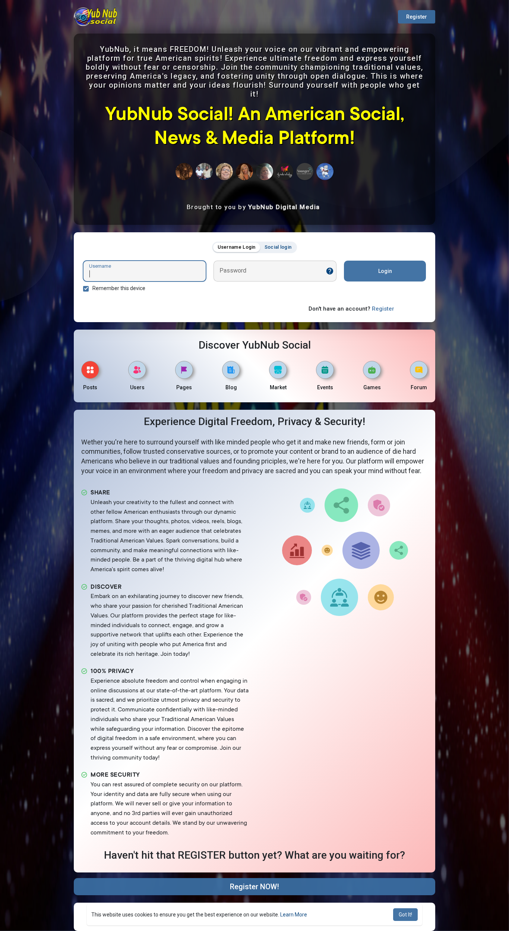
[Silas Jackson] (264, 171)
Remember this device (118, 288)
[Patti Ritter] (224, 171)
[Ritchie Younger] (304, 171)
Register (416, 17)
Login (385, 271)
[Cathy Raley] (184, 171)
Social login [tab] (278, 247)
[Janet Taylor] (244, 171)
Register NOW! (254, 886)
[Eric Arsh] (204, 171)
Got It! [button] (405, 915)
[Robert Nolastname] (324, 171)
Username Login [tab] (237, 247)
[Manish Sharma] (284, 171)
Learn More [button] (293, 915)
